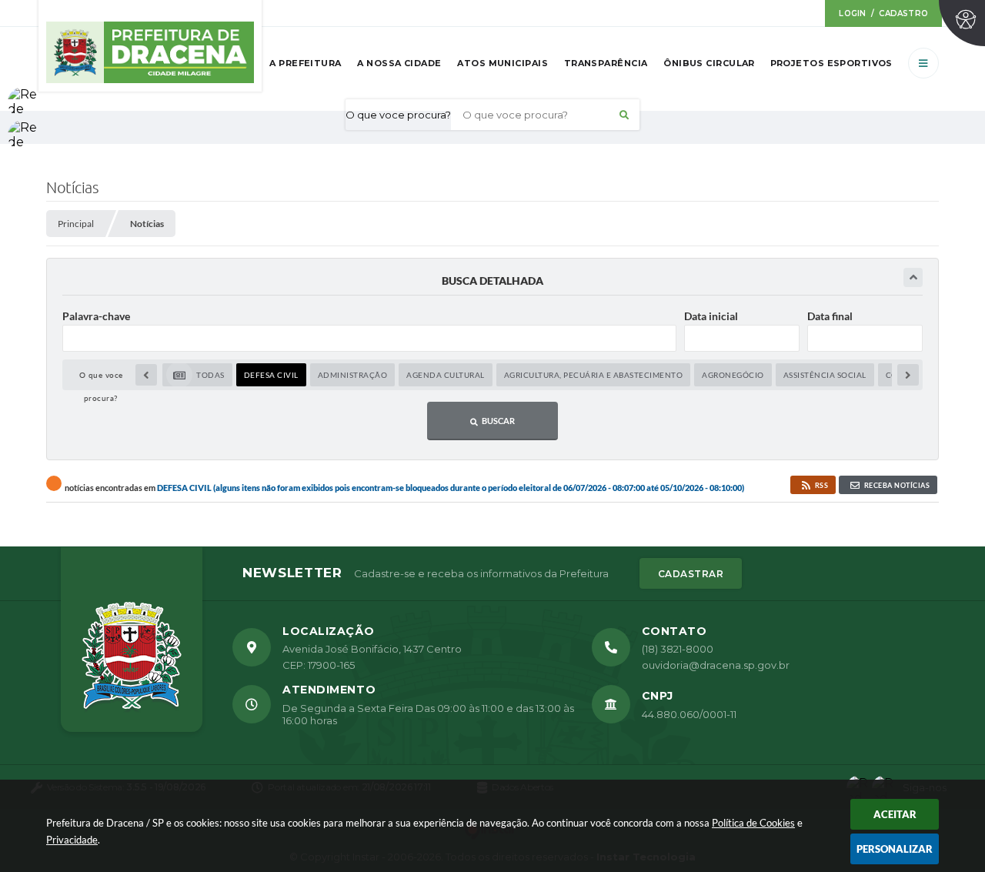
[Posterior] (908, 375)
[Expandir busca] (913, 277)
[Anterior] (146, 375)
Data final (830, 315)
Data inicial (711, 315)
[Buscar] (624, 114)
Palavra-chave (96, 315)
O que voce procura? (398, 115)
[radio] (197, 374)
